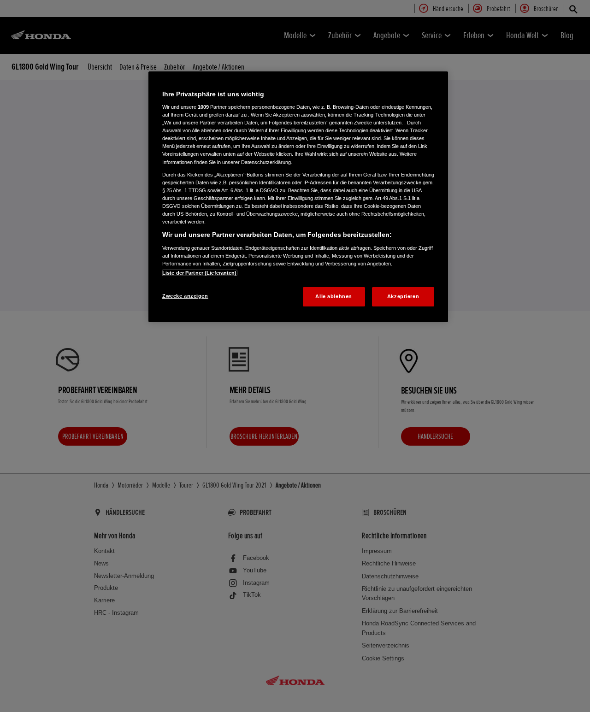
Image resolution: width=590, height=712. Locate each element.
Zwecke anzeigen (185, 296)
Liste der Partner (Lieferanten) (199, 273)
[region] (298, 196)
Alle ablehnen (333, 296)
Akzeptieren (403, 296)
